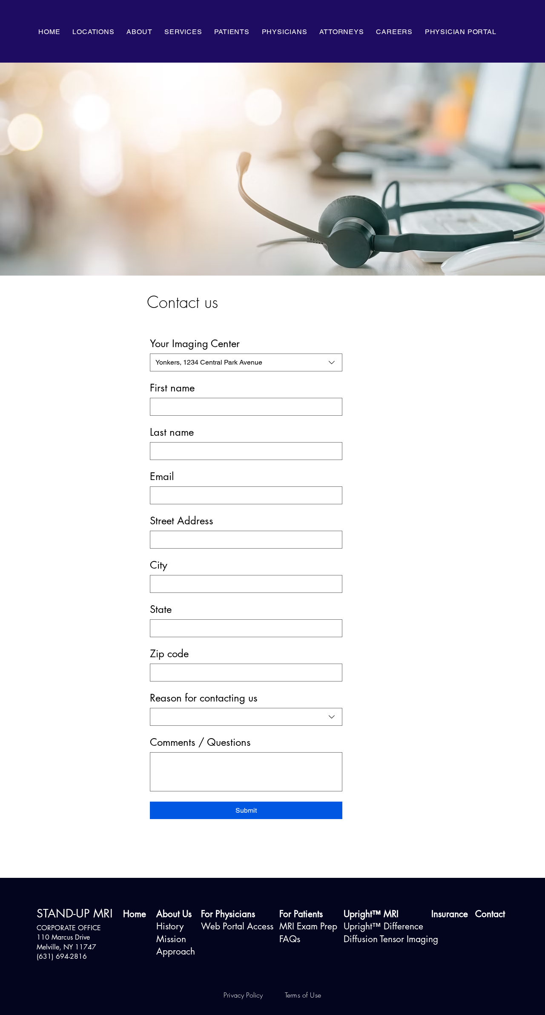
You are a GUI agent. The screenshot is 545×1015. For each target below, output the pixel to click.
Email (162, 476)
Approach (175, 951)
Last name (172, 432)
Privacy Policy (244, 995)
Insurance (449, 914)
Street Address (181, 521)
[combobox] (246, 362)
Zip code (169, 653)
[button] (139, 31)
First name (172, 388)
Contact (490, 914)
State (161, 609)
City (158, 565)
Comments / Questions (200, 742)
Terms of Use (303, 995)
